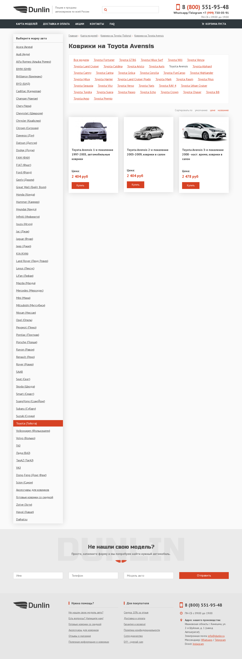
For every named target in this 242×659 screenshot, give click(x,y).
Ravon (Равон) (25, 349)
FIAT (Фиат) (23, 165)
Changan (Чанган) (27, 98)
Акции (79, 24)
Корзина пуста (215, 24)
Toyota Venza (195, 60)
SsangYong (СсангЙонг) (30, 401)
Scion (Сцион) (24, 482)
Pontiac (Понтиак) (27, 335)
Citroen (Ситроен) (27, 128)
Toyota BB (213, 92)
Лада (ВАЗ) (23, 453)
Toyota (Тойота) (26, 423)
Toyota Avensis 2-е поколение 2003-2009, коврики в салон (147, 152)
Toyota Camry (82, 73)
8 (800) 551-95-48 (203, 605)
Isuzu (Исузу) (24, 224)
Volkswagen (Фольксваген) (33, 431)
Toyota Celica (126, 73)
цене (212, 110)
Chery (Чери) (23, 106)
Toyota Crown (169, 92)
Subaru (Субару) (26, 408)
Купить (80, 185)
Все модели (81, 60)
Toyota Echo (148, 92)
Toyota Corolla (149, 73)
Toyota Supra (104, 92)
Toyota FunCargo (174, 73)
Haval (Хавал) (25, 512)
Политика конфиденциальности (142, 630)
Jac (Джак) (22, 231)
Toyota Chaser (192, 92)
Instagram (198, 644)
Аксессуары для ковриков (32, 490)
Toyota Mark (163, 79)
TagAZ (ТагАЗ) (24, 460)
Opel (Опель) (24, 320)
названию (223, 110)
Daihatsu (21, 519)
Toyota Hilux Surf (152, 60)
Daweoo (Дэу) (25, 135)
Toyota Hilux (82, 79)
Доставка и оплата (56, 24)
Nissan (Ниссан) (26, 312)
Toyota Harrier (104, 79)
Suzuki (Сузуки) (25, 416)
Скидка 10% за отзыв (136, 612)
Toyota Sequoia (83, 85)
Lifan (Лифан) (24, 276)
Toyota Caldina (113, 66)
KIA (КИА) (22, 253)
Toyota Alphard (202, 66)
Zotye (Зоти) (24, 504)
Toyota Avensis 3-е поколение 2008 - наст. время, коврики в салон (203, 154)
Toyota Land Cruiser (86, 66)
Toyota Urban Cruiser (194, 85)
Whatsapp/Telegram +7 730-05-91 (201, 13)
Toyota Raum (184, 79)
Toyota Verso (125, 85)
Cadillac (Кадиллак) (28, 91)
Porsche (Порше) (26, 342)
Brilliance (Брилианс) (29, 76)
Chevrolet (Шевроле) (29, 113)
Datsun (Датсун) (26, 143)
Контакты (97, 24)
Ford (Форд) (24, 172)
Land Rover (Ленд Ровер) (32, 261)
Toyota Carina (104, 73)
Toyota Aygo (81, 98)
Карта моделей (26, 24)
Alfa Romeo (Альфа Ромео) (33, 61)
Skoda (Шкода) (25, 386)
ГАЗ (18, 445)
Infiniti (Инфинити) (28, 216)
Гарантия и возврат (135, 624)
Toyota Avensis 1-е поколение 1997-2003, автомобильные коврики (92, 154)
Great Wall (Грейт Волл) (31, 187)
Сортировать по (184, 110)
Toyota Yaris (146, 85)
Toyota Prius (206, 79)
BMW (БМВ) (23, 69)
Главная (73, 35)
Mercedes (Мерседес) (29, 290)
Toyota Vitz (105, 85)
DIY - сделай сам (133, 641)
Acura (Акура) (24, 47)
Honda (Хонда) (25, 194)
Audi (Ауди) (23, 54)
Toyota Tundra (83, 92)
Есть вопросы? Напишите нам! (86, 618)
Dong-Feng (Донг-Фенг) (31, 475)
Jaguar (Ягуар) (24, 239)
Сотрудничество (133, 636)
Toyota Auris (156, 66)
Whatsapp (206, 640)
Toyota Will (175, 60)
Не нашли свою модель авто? (86, 612)
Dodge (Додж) (25, 150)
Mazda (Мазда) (26, 283)
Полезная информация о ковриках (89, 641)
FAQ (112, 24)
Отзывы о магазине (80, 636)
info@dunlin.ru (216, 636)
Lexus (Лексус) (25, 268)
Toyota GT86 (127, 60)
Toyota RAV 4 (167, 85)
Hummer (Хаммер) (28, 202)
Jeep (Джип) (23, 246)
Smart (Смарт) (25, 394)
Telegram (220, 640)
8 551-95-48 (205, 7)
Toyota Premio (103, 98)
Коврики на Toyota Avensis (149, 35)
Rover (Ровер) (25, 364)
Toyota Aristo (135, 66)
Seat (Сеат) (23, 379)
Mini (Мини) (23, 298)
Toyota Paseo (126, 92)
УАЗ (18, 467)
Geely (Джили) (25, 180)
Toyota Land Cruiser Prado (134, 79)
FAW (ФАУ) (23, 157)
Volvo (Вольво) (25, 438)
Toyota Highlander (201, 73)
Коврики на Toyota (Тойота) (116, 35)
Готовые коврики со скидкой (34, 497)
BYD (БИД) (23, 84)
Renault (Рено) (25, 357)
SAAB (19, 372)
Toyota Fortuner (104, 60)
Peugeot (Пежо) (26, 327)
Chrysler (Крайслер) (28, 120)
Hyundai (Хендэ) (26, 209)
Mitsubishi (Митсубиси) (30, 305)
